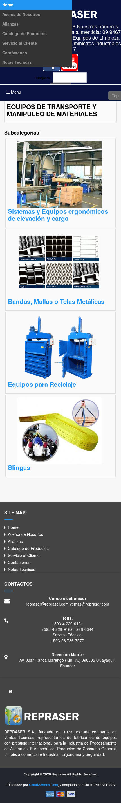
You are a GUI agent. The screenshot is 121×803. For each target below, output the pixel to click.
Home (7, 5)
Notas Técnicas (17, 62)
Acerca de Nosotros (21, 14)
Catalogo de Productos (24, 33)
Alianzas (10, 24)
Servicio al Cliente (19, 43)
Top (115, 95)
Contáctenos (14, 52)
